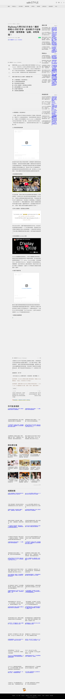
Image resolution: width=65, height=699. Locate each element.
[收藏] (9, 72)
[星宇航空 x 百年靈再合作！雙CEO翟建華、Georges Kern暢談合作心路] (16, 628)
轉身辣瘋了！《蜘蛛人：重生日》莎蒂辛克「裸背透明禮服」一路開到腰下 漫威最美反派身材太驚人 (35, 481)
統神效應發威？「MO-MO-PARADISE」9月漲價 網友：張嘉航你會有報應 (15, 652)
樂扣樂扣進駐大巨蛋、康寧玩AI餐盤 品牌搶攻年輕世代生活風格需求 (24, 468)
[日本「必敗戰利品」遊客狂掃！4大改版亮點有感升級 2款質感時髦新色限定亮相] (33, 563)
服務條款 (27, 695)
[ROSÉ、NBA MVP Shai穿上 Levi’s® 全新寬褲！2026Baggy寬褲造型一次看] (33, 644)
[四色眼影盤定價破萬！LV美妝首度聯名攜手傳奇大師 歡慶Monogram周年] (33, 579)
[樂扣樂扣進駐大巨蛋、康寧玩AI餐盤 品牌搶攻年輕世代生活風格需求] (16, 611)
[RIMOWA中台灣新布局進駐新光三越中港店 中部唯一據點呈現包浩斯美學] (33, 530)
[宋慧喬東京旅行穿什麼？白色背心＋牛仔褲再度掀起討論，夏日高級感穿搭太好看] (54, 117)
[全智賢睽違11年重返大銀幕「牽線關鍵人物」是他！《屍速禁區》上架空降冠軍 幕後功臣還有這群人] (16, 429)
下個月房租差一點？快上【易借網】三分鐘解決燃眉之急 (13, 481)
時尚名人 (14, 6)
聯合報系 (39, 695)
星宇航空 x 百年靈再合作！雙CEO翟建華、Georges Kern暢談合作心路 (16, 634)
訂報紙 (43, 695)
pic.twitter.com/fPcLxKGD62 (27, 216)
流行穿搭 (21, 6)
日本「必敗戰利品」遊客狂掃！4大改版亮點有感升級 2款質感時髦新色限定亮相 (32, 570)
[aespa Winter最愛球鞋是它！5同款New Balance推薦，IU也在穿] (54, 107)
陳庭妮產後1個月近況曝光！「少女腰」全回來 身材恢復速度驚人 (32, 420)
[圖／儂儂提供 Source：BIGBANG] (24, 50)
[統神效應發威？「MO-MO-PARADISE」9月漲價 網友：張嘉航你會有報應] (16, 644)
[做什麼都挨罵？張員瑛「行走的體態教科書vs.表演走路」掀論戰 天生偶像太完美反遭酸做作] (16, 579)
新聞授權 (22, 695)
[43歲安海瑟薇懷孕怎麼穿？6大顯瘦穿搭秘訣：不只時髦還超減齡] (54, 122)
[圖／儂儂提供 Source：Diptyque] (26, 337)
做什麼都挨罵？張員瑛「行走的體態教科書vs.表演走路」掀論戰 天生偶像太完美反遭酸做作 (16, 587)
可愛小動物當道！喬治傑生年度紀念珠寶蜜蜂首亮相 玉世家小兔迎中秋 (16, 505)
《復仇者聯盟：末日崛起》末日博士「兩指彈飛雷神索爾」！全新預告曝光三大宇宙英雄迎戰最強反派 (33, 603)
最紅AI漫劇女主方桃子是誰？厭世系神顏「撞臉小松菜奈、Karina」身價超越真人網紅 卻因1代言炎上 (33, 437)
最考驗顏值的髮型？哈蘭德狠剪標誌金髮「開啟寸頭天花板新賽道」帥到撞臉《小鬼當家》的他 (33, 619)
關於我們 (47, 695)
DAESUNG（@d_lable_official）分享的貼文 (26, 158)
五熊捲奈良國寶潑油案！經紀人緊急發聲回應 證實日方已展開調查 (16, 420)
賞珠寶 (38, 6)
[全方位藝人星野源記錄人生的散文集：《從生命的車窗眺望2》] (33, 676)
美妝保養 (27, 6)
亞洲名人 (18, 23)
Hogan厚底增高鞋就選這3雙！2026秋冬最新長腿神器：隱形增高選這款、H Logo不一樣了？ (24, 456)
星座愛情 (51, 6)
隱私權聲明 (35, 695)
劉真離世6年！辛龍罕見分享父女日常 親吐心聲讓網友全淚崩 (32, 634)
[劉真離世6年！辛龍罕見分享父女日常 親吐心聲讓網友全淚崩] (33, 628)
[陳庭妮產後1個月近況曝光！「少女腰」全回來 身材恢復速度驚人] (33, 413)
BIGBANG (14, 388)
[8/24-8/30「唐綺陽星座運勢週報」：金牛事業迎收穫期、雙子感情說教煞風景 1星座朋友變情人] (16, 660)
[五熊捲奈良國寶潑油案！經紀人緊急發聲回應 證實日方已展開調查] (16, 413)
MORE (55, 25)
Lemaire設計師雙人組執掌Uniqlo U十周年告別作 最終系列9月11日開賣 (32, 506)
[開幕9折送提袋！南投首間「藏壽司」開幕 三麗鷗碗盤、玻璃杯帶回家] (16, 514)
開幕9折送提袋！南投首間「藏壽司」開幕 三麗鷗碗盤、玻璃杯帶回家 (24, 481)
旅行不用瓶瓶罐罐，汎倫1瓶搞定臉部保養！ (35, 455)
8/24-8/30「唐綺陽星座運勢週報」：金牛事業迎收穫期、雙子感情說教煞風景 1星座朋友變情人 (15, 668)
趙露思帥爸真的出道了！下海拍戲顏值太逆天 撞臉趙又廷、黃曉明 (33, 667)
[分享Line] (9, 69)
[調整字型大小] (9, 76)
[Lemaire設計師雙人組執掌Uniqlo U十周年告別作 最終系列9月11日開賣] (33, 498)
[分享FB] (9, 65)
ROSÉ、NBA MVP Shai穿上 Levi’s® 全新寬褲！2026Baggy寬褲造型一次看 (32, 652)
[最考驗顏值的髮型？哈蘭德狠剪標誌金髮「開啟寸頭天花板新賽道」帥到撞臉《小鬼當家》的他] (33, 611)
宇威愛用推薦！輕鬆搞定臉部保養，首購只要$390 (13, 468)
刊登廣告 (13, 695)
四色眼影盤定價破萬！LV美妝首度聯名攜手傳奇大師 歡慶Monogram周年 (33, 587)
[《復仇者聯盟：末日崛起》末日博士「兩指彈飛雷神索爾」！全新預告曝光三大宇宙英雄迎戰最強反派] (33, 595)
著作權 (31, 695)
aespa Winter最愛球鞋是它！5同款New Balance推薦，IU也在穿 (46, 108)
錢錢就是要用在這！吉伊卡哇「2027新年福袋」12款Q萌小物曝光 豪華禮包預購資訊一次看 (15, 603)
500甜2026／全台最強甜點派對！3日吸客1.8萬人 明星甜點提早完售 (15, 683)
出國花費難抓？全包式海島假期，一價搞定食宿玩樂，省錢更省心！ (35, 468)
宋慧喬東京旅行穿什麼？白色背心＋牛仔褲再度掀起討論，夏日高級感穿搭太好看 (46, 117)
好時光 (33, 6)
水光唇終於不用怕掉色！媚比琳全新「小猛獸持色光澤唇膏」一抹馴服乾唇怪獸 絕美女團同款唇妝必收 (16, 538)
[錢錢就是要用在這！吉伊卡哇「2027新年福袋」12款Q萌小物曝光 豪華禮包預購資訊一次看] (16, 595)
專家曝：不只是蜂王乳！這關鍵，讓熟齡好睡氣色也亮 (13, 456)
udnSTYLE (10, 23)
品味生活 (44, 6)
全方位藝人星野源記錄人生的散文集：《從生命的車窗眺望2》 (32, 683)
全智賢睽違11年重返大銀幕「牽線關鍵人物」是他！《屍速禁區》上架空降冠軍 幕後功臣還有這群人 (16, 437)
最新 (9, 6)
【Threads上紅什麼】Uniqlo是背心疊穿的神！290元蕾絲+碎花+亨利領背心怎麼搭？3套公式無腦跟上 (46, 114)
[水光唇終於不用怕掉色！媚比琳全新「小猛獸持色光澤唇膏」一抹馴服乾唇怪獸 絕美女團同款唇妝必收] (16, 530)
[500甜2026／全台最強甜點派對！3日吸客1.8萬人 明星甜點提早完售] (16, 676)
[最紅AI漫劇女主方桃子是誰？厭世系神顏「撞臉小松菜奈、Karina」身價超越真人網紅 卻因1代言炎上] (33, 429)
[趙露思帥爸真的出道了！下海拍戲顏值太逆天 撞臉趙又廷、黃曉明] (33, 660)
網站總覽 (51, 695)
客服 (19, 695)
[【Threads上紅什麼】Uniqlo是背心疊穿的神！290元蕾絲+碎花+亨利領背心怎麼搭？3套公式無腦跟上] (54, 112)
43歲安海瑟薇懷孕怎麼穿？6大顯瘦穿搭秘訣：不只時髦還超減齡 (46, 122)
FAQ (17, 695)
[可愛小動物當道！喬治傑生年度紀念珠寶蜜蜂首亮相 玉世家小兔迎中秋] (16, 498)
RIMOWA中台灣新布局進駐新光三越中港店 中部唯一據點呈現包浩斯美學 (33, 538)
